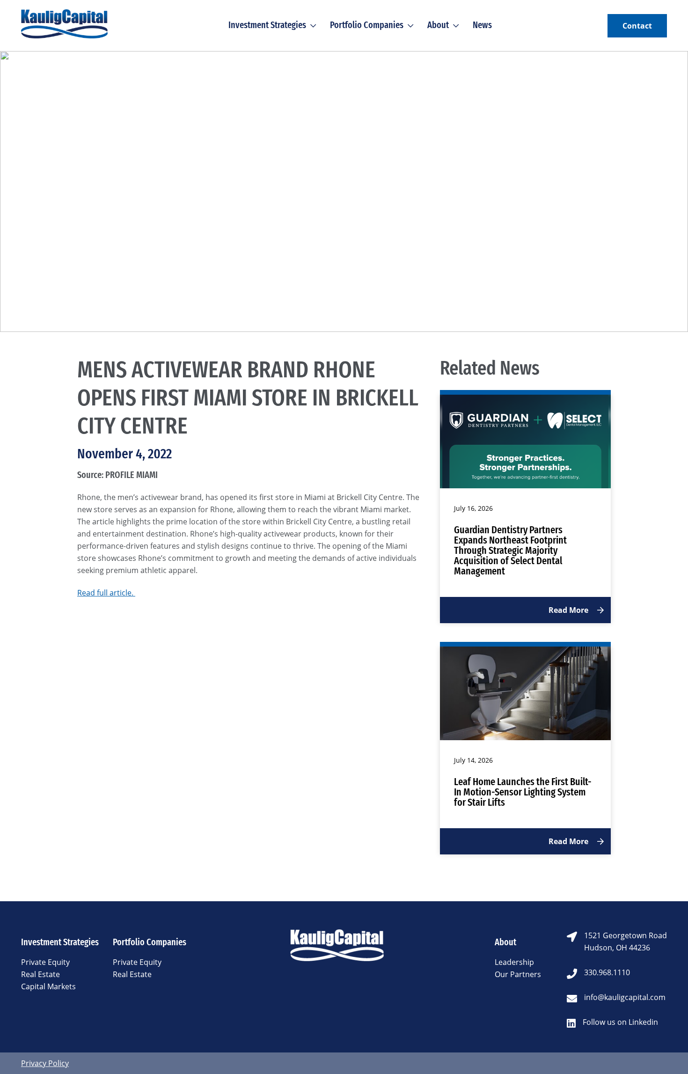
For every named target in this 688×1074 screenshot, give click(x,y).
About (438, 24)
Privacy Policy (45, 1063)
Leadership (514, 962)
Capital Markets (48, 986)
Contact (637, 26)
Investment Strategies (267, 24)
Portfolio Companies (366, 24)
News (482, 24)
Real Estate (40, 974)
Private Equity (45, 962)
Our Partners (518, 974)
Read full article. (106, 593)
